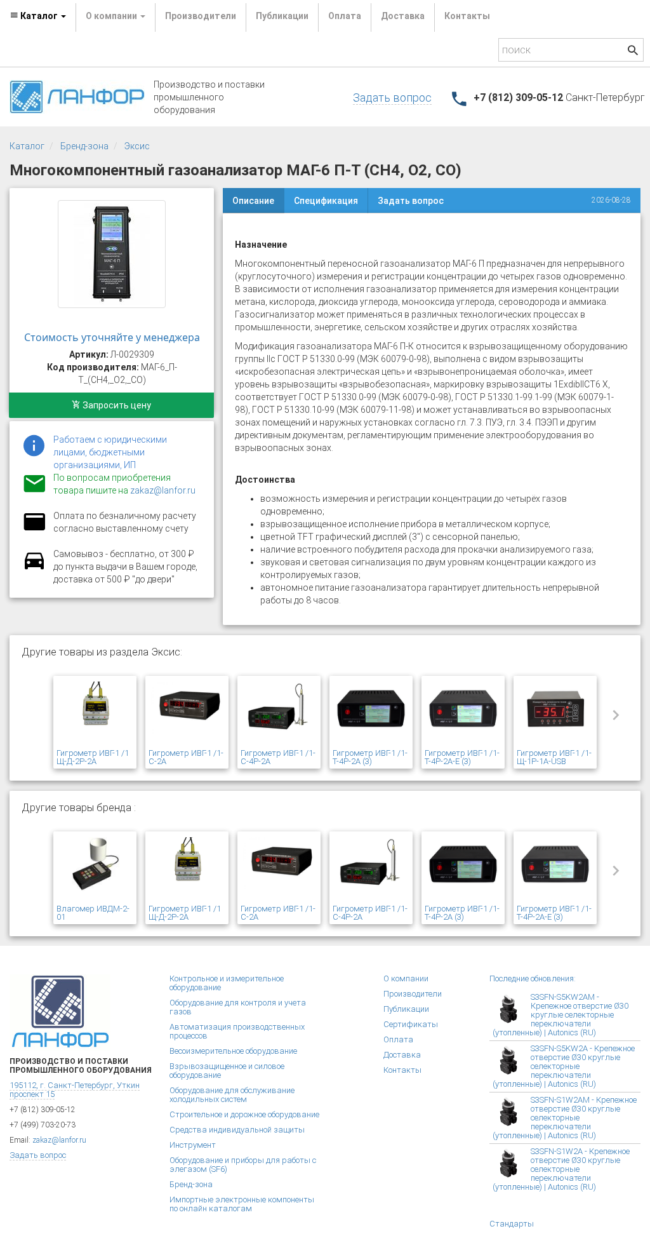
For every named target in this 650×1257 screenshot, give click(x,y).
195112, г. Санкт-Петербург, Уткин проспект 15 (75, 1089)
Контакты (467, 16)
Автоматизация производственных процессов (237, 1031)
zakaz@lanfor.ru (163, 490)
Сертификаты (410, 1024)
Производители (200, 16)
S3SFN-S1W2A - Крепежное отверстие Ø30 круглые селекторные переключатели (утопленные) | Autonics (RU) (561, 1169)
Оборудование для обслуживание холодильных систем (232, 1095)
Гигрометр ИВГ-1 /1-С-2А (186, 757)
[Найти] (633, 51)
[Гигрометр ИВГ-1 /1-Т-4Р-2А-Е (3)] (463, 714)
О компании (405, 978)
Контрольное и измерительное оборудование (226, 983)
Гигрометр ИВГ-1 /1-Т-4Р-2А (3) (370, 757)
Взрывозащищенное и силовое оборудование (226, 1070)
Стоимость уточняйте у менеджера (112, 337)
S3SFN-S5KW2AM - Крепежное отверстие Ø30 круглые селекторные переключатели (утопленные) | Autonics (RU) (560, 1014)
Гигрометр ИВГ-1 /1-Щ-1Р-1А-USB (554, 757)
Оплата (344, 16)
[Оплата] (34, 530)
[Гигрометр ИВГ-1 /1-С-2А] (187, 714)
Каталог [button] (39, 16)
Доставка (403, 16)
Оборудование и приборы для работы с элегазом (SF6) (242, 1164)
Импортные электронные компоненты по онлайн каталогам (241, 1204)
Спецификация (326, 201)
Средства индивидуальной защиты (237, 1129)
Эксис (137, 146)
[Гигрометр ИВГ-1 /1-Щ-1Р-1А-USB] (555, 714)
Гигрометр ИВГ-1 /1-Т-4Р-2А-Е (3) (462, 757)
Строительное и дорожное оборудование (244, 1114)
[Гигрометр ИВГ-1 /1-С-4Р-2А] (279, 714)
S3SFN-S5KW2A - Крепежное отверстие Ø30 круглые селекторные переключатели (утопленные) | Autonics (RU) (564, 1066)
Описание (253, 201)
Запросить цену (116, 405)
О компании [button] (112, 16)
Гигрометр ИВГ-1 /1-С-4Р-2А (278, 757)
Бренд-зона (84, 146)
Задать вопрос (392, 97)
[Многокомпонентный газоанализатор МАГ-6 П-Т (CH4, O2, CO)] (112, 254)
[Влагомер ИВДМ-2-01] (94, 869)
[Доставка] (34, 568)
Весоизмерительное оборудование (233, 1051)
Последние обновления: (532, 978)
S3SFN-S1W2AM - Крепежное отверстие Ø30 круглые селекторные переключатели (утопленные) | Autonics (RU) (565, 1117)
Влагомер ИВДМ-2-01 (92, 913)
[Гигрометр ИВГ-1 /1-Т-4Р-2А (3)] (371, 714)
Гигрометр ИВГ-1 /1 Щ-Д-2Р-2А (92, 757)
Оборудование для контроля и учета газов (237, 1007)
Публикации (282, 16)
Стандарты (511, 1223)
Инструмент (192, 1145)
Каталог (27, 146)
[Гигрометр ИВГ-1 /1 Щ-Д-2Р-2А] (94, 714)
